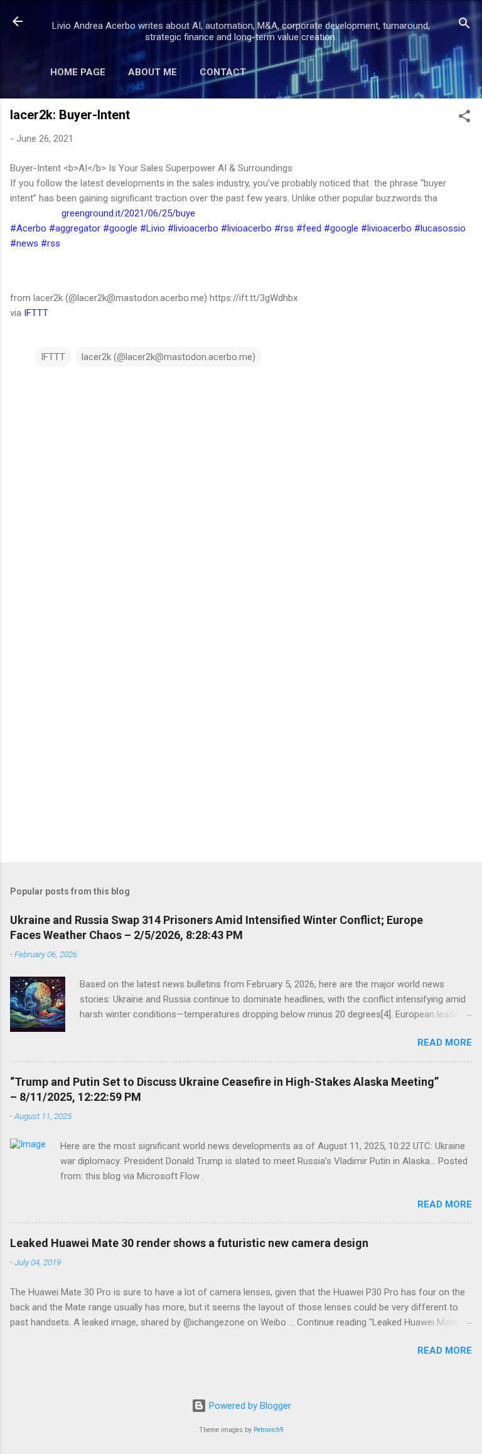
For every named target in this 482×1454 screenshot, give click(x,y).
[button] (464, 118)
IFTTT (36, 313)
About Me (152, 72)
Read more (444, 1042)
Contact (223, 72)
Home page (77, 72)
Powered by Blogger (248, 1405)
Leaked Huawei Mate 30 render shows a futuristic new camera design (189, 1243)
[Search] (464, 25)
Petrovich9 (269, 1430)
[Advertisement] (241, 754)
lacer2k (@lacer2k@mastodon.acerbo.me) (168, 357)
